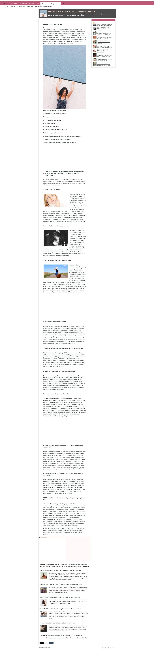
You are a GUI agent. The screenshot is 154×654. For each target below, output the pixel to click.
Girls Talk (14, 3)
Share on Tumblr (51, 643)
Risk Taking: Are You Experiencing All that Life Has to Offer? (104, 38)
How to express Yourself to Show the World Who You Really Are (65, 635)
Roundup (32, 3)
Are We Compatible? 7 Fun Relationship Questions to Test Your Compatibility (103, 29)
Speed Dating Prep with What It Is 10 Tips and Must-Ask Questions (60, 597)
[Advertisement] (64, 156)
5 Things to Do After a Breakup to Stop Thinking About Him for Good (104, 47)
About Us (103, 647)
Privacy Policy (107, 647)
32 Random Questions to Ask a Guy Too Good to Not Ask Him (104, 34)
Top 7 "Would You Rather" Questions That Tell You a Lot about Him (103, 42)
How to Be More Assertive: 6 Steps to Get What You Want (104, 60)
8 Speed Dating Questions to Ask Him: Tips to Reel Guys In (57, 623)
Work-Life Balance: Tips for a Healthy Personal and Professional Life (60, 609)
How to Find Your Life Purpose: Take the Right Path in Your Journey (60, 570)
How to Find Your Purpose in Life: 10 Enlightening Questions (71, 11)
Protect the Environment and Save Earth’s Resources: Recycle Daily (65, 638)
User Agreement (112, 647)
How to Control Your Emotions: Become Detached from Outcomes (104, 65)
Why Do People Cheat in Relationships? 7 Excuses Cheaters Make (102, 51)
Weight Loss (23, 3)
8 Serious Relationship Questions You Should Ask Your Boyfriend (104, 25)
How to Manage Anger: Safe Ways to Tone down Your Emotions (104, 56)
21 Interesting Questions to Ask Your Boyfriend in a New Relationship (61, 584)
